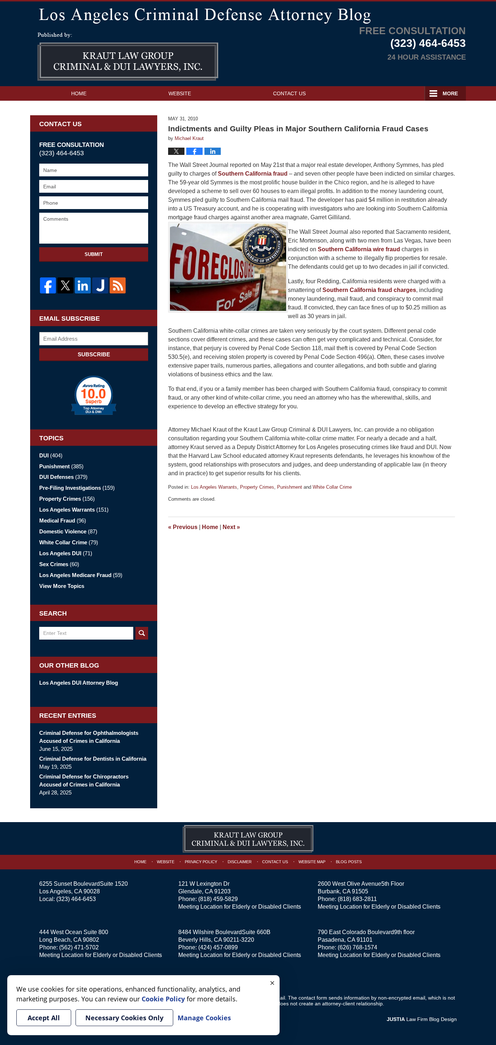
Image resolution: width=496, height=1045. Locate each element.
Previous (183, 527)
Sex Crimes (59, 564)
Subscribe (94, 354)
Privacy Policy (201, 862)
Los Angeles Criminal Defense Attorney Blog (127, 57)
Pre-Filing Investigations (77, 488)
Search (141, 633)
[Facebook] (48, 285)
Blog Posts (349, 862)
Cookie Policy (163, 998)
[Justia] (100, 285)
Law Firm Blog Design (422, 1019)
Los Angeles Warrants (214, 487)
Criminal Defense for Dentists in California (92, 759)
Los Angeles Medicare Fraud (80, 575)
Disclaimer (240, 862)
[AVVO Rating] (93, 395)
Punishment (289, 487)
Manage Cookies (204, 1017)
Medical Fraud (62, 520)
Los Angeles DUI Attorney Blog (78, 683)
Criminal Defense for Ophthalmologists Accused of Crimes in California (88, 737)
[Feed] (117, 285)
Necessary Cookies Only (124, 1017)
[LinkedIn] (83, 285)
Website (179, 93)
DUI (50, 455)
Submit (94, 254)
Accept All (44, 1017)
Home (78, 93)
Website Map (311, 862)
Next (231, 527)
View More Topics (61, 586)
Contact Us (289, 93)
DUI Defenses (63, 477)
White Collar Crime (332, 487)
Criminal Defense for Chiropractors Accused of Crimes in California (84, 780)
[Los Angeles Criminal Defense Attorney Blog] (248, 14)
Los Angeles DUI (65, 553)
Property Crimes (257, 487)
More (450, 93)
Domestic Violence (68, 531)
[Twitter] (65, 285)
